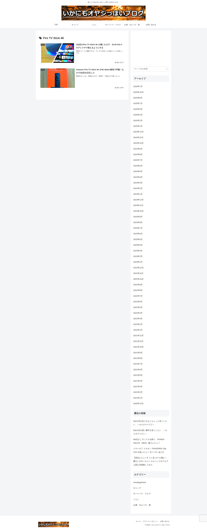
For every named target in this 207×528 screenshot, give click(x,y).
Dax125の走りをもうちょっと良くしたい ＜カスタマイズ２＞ (150, 423)
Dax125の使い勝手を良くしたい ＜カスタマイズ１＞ (150, 432)
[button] (167, 69)
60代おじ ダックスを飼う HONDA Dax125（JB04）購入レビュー (148, 441)
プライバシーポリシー (150, 521)
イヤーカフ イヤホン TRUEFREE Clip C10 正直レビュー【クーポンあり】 (149, 450)
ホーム (138, 521)
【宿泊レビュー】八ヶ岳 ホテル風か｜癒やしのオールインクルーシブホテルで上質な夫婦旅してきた (150, 461)
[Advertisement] (151, 48)
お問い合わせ (164, 521)
